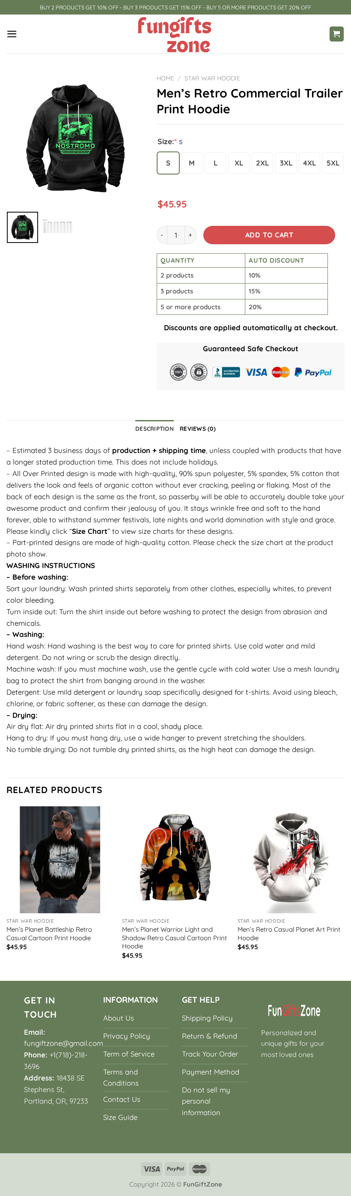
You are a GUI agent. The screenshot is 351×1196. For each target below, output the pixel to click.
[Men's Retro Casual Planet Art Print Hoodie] (291, 859)
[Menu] (12, 34)
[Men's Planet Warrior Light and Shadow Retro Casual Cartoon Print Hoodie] (175, 859)
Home (165, 78)
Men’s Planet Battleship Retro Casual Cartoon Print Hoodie (49, 933)
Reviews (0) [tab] (198, 428)
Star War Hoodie (212, 78)
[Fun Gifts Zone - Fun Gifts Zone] (175, 34)
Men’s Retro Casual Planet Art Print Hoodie (289, 933)
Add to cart (269, 235)
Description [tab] (154, 428)
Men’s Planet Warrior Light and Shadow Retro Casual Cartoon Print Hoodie (174, 937)
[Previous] (6, 892)
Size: (170, 141)
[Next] (344, 892)
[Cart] (337, 34)
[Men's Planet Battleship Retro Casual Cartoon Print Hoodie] (59, 859)
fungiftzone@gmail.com (63, 1043)
